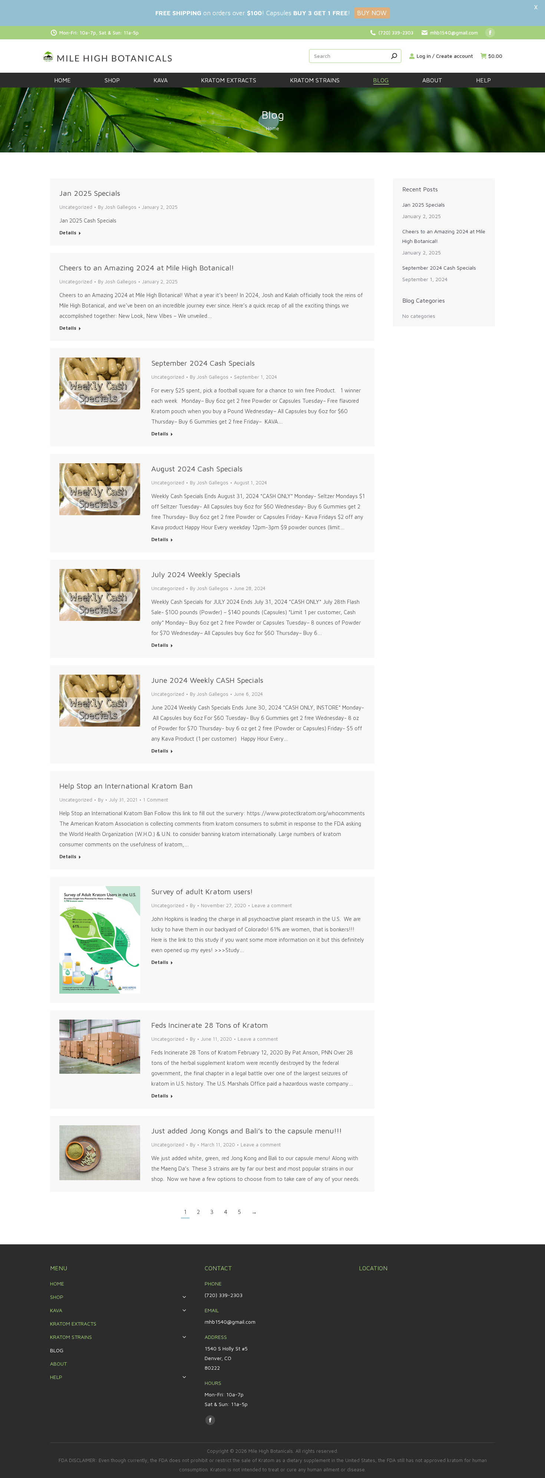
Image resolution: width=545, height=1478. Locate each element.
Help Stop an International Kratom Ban (126, 785)
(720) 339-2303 (396, 33)
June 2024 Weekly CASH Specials (207, 680)
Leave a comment (272, 905)
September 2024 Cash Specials (203, 363)
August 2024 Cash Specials (196, 468)
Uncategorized (75, 800)
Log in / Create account (445, 56)
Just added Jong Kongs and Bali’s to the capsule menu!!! (246, 1130)
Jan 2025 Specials (89, 193)
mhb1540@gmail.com (454, 33)
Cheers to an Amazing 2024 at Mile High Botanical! (146, 267)
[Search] (394, 56)
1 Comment (155, 800)
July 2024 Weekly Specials (195, 574)
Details (67, 233)
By (117, 207)
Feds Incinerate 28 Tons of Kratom (209, 1025)
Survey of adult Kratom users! (202, 891)
